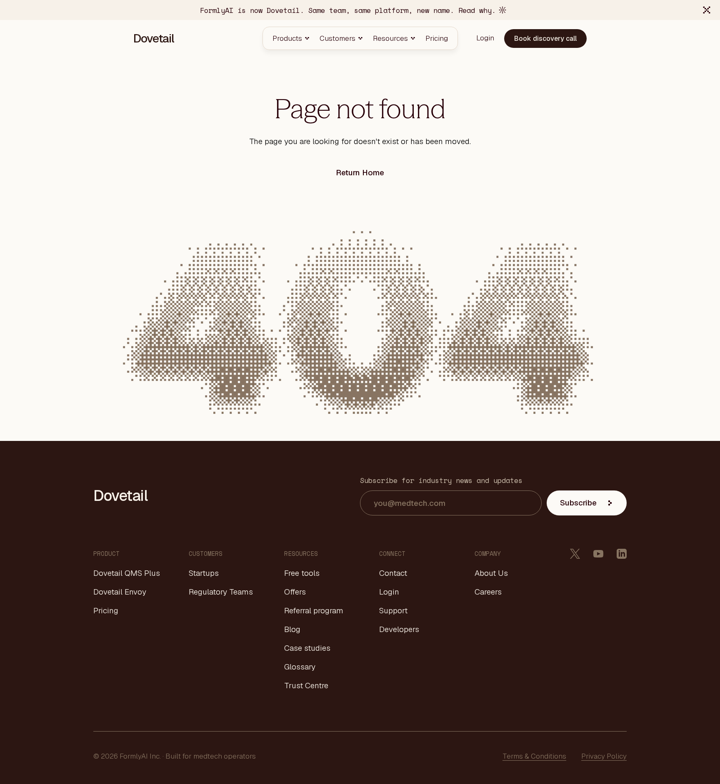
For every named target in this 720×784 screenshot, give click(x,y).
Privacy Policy (604, 756)
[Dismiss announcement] (706, 10)
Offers (295, 592)
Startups (204, 573)
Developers (399, 630)
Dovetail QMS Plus (126, 573)
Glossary (299, 667)
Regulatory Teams (221, 592)
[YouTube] (598, 554)
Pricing (105, 611)
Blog (292, 630)
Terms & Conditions (534, 756)
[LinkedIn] (622, 554)
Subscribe (578, 503)
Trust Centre (306, 686)
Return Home (360, 172)
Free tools (302, 573)
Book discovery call (545, 38)
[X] (575, 554)
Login (389, 592)
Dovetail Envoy (119, 592)
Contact (393, 573)
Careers (488, 592)
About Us (491, 573)
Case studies (307, 648)
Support (393, 611)
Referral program (313, 611)
